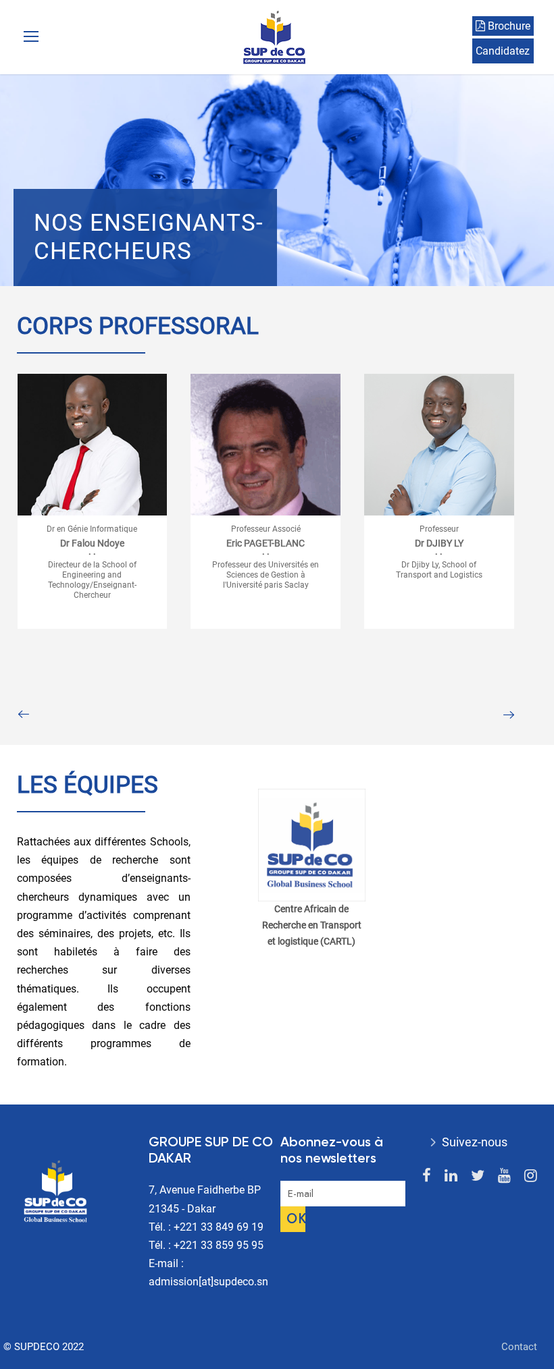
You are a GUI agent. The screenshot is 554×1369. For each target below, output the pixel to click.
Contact (519, 1347)
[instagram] (530, 1175)
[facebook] (426, 1175)
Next (508, 714)
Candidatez (503, 51)
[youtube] (504, 1175)
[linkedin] (451, 1175)
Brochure (507, 26)
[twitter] (477, 1175)
